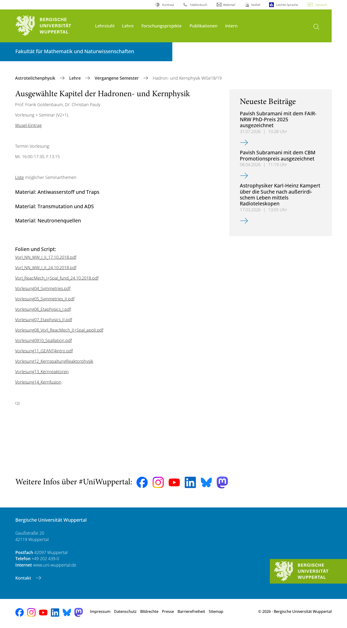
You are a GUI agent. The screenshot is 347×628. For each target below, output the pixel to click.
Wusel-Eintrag (28, 125)
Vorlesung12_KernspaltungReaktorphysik (54, 361)
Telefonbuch (198, 5)
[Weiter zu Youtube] (174, 482)
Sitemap (216, 611)
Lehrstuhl (104, 26)
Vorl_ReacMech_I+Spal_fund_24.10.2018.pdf (56, 278)
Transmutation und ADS (66, 206)
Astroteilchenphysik (35, 78)
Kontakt (23, 578)
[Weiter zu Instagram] (158, 482)
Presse (168, 611)
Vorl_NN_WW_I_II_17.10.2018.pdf (45, 257)
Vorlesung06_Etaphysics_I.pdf (43, 309)
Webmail (229, 5)
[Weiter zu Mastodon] (222, 482)
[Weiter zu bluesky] (206, 482)
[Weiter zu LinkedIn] (190, 482)
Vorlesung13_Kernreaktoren (42, 371)
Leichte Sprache (287, 5)
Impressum (100, 611)
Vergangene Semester (117, 78)
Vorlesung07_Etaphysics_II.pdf (43, 319)
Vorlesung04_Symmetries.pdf (42, 288)
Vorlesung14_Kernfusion (38, 382)
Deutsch (321, 5)
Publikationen (203, 26)
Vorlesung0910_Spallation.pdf (43, 340)
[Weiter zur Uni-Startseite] (52, 25)
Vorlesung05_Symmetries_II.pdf (44, 299)
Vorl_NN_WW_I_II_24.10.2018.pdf (45, 267)
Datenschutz (125, 611)
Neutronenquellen (59, 220)
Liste (19, 177)
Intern (231, 26)
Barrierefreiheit (191, 611)
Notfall (255, 5)
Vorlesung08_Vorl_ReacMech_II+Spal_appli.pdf (59, 330)
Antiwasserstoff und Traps (68, 191)
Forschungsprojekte (161, 26)
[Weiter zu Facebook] (142, 482)
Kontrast (168, 5)
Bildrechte (149, 611)
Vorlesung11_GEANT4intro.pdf (44, 351)
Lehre (128, 26)
